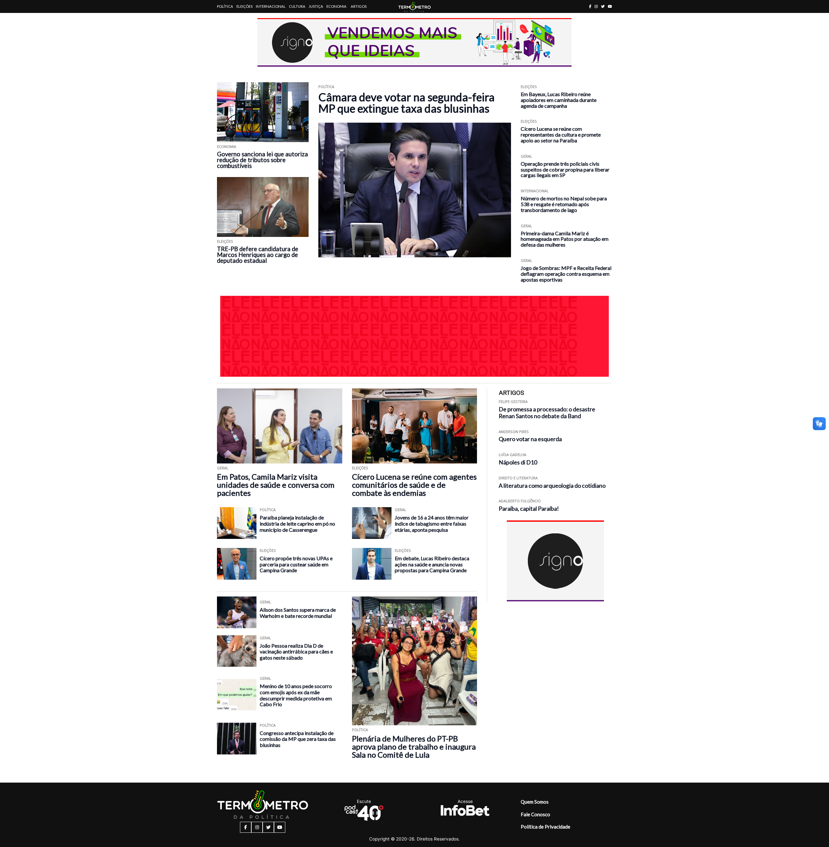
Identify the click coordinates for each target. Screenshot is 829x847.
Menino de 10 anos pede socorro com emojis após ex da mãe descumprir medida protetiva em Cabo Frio (296, 695)
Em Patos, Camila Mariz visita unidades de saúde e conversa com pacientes (276, 484)
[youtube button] (610, 6)
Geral (526, 156)
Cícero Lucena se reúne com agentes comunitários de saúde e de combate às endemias (414, 484)
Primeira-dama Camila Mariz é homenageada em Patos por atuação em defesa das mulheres (564, 239)
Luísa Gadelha (512, 454)
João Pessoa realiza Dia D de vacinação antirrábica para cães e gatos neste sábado (296, 651)
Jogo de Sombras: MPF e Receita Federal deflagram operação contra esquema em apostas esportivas (566, 274)
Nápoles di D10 (518, 462)
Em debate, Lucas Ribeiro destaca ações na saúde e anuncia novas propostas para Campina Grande (432, 564)
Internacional (271, 6)
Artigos (359, 6)
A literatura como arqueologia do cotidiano (552, 485)
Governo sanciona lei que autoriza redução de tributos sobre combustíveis (262, 159)
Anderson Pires (514, 431)
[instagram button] (596, 6)
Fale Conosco (535, 814)
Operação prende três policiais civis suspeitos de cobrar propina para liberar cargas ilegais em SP (565, 169)
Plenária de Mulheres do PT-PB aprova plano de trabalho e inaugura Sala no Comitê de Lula (414, 746)
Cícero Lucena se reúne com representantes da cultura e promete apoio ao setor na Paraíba (561, 134)
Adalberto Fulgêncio (520, 500)
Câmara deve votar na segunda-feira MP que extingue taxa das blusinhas (406, 102)
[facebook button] (590, 6)
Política (225, 6)
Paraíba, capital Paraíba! (529, 508)
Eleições (244, 6)
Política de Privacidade (545, 827)
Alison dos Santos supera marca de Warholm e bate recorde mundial (298, 613)
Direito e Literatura (518, 477)
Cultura (297, 6)
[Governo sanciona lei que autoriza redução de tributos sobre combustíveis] (263, 112)
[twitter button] (603, 6)
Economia (336, 6)
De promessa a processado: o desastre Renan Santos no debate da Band (547, 412)
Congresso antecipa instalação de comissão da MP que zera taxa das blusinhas (298, 739)
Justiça (316, 6)
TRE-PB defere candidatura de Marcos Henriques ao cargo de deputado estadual (257, 254)
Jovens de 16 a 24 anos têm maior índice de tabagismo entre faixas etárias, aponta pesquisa (432, 523)
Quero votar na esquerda (530, 439)
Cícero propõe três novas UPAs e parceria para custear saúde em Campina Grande (296, 564)
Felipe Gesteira (513, 401)
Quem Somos (535, 802)
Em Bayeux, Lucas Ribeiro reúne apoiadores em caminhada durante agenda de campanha (558, 100)
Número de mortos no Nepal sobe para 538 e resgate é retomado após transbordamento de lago (564, 204)
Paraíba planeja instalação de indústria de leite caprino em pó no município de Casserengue (297, 523)
